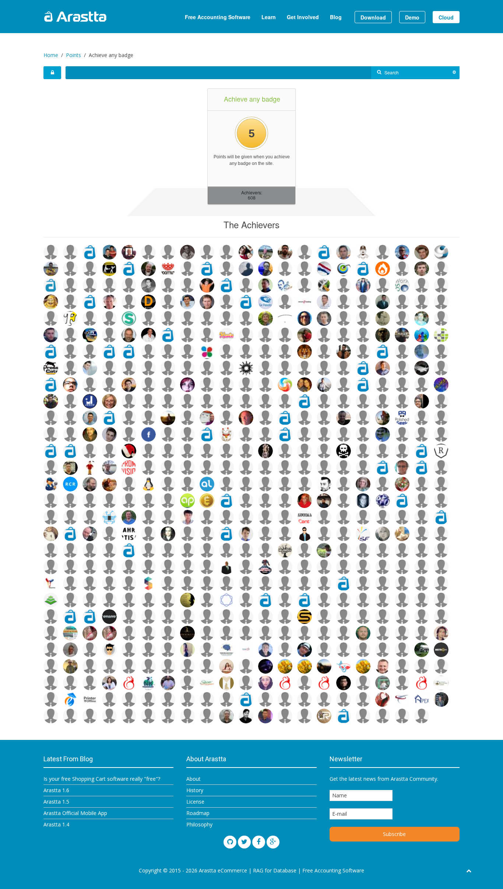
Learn (268, 17)
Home (50, 55)
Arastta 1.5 (56, 801)
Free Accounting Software (217, 17)
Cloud (446, 17)
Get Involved (303, 17)
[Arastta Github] (230, 842)
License (195, 801)
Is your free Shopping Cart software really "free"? (101, 778)
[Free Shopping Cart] (93, 16)
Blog (336, 17)
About (193, 778)
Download (373, 17)
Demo (412, 17)
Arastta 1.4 (56, 824)
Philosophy (199, 824)
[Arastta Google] (273, 842)
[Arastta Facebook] (258, 842)
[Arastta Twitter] (244, 842)
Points (73, 55)
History (194, 790)
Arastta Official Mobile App (75, 812)
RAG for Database (274, 870)
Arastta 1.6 (56, 790)
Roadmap (198, 812)
